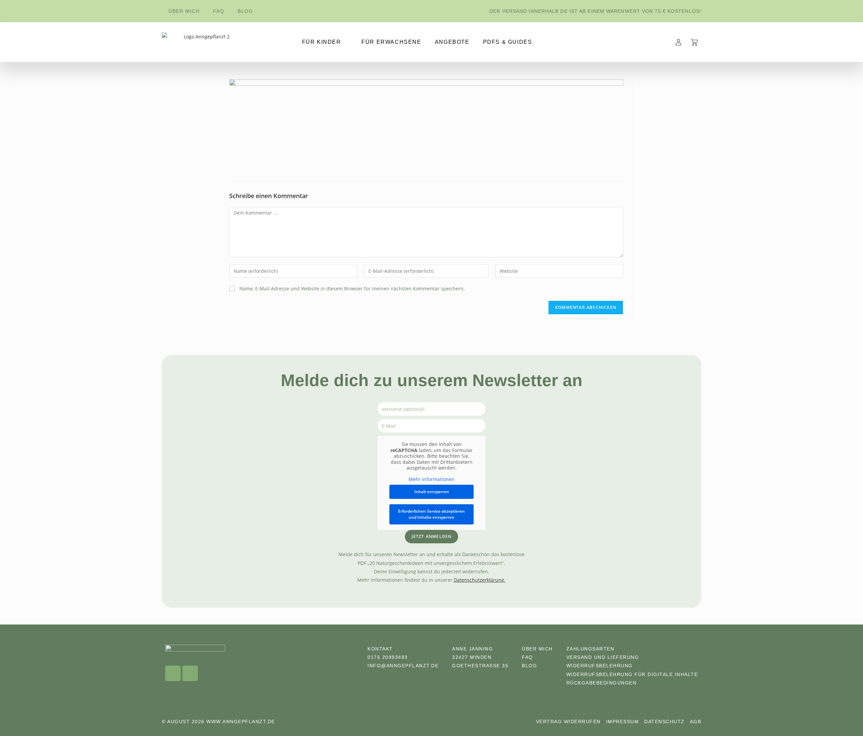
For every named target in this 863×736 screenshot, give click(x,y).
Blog (245, 11)
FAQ (218, 11)
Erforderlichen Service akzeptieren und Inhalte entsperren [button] (431, 514)
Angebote (452, 42)
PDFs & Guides (507, 42)
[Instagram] (173, 673)
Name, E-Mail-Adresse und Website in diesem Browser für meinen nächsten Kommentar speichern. (352, 288)
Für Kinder (321, 42)
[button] (841, 717)
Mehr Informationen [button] (431, 479)
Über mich (184, 11)
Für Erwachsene (391, 42)
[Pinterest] (190, 673)
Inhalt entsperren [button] (431, 491)
